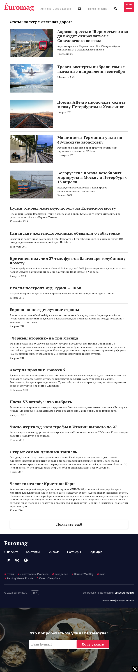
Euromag (19, 7)
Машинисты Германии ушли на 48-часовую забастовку (89, 139)
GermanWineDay (82, 574)
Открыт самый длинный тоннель (43, 451)
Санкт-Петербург (48, 578)
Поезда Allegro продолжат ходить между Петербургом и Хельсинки (91, 104)
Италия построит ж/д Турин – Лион (46, 287)
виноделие (60, 574)
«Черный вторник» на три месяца (44, 338)
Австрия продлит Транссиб (37, 369)
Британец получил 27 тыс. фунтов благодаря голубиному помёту (68, 260)
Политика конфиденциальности (117, 600)
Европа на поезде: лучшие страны (44, 309)
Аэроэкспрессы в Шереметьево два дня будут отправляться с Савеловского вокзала (92, 36)
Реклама (53, 552)
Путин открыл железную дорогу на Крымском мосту (63, 208)
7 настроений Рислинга (33, 574)
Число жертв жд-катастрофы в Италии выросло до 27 (63, 426)
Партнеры (74, 552)
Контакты (33, 552)
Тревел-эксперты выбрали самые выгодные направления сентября (91, 69)
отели (9, 574)
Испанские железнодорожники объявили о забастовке (65, 233)
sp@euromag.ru (124, 592)
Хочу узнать (93, 644)
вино (101, 574)
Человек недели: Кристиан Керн (42, 483)
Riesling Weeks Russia (18, 578)
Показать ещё (69, 524)
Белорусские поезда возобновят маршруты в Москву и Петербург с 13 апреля (92, 177)
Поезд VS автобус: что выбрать (41, 401)
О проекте (11, 552)
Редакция (95, 552)
